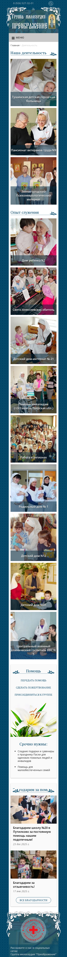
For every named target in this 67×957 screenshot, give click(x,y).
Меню (20, 37)
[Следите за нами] (33, 9)
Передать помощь (33, 680)
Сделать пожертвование (33, 687)
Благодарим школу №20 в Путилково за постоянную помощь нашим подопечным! (32, 834)
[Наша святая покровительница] (52, 21)
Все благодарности (33, 900)
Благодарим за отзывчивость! (23, 885)
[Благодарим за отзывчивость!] (34, 864)
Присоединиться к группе (33, 694)
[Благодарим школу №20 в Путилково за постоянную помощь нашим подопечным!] (34, 810)
